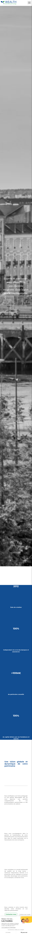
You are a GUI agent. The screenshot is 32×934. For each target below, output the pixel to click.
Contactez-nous (11, 914)
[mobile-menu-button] (29, 3)
